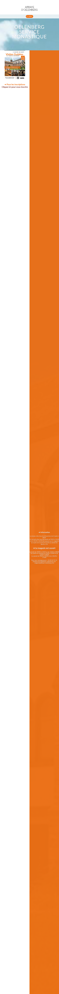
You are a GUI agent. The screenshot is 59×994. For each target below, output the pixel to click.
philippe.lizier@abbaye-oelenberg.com (44, 561)
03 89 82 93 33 (52, 560)
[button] (29, 16)
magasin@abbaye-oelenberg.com (44, 563)
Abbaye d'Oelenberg (29, 8)
